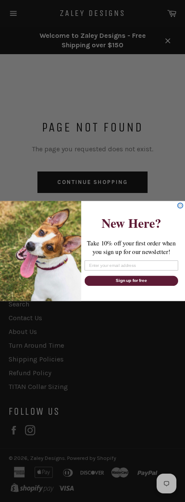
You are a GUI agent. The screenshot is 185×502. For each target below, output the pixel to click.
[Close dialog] (180, 205)
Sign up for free (131, 281)
